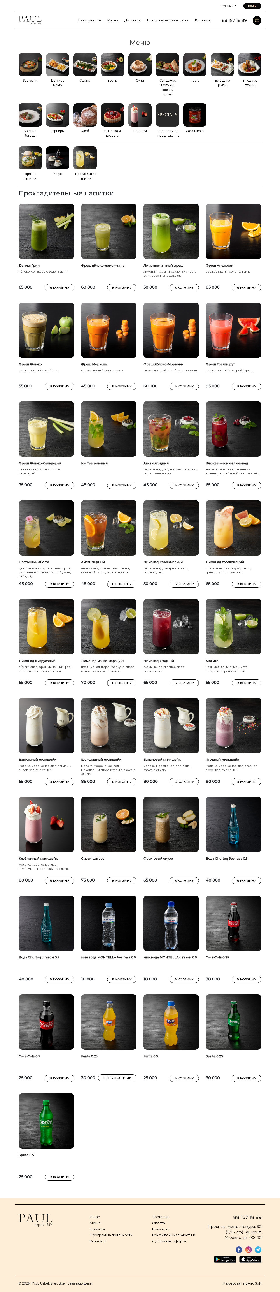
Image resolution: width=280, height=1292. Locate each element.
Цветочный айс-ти (34, 562)
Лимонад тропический (225, 562)
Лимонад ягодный (159, 661)
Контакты (203, 20)
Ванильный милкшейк (37, 760)
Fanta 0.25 (89, 1056)
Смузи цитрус (92, 859)
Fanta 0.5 (151, 1056)
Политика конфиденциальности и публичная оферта (173, 1235)
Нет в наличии (117, 1078)
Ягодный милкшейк (222, 760)
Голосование (89, 20)
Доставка (132, 20)
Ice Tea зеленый (94, 463)
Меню (112, 20)
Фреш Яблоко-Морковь (163, 364)
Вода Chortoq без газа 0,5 (227, 859)
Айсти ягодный (156, 463)
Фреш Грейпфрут (220, 364)
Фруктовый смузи (158, 859)
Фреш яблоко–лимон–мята (102, 266)
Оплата (158, 1223)
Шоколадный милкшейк (101, 760)
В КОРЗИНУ (59, 288)
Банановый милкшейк (162, 760)
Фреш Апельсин (219, 266)
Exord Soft (253, 1283)
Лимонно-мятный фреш (163, 266)
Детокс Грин (29, 266)
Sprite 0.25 (214, 1056)
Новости (97, 1229)
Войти (252, 5)
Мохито (212, 661)
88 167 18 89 (247, 1217)
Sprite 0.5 (26, 1155)
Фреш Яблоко (30, 364)
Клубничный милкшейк (38, 859)
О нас (95, 1217)
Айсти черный (93, 562)
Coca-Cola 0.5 (29, 1056)
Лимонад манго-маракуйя (102, 661)
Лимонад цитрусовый (37, 661)
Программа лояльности (168, 20)
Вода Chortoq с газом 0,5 (39, 957)
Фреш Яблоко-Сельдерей (40, 463)
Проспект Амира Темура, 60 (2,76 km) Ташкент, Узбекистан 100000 (234, 1232)
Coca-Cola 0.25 (217, 957)
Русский (228, 5)
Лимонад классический (163, 562)
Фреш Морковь (94, 364)
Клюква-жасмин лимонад (227, 463)
